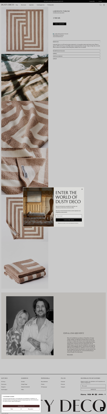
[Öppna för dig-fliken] (102, 409)
